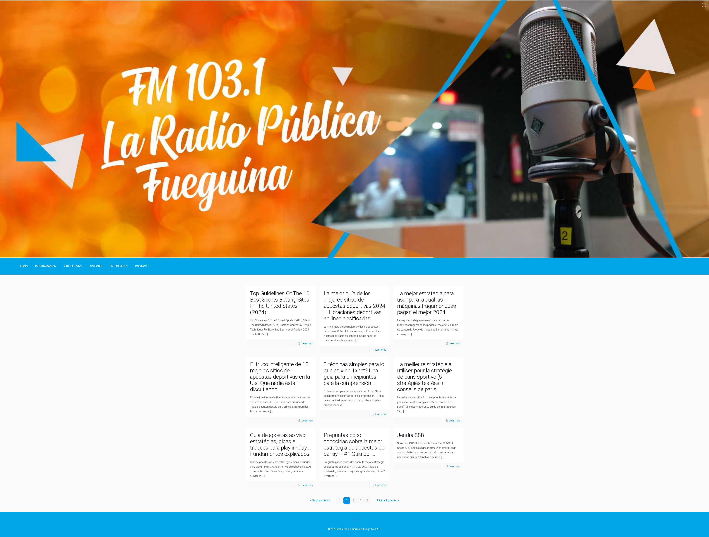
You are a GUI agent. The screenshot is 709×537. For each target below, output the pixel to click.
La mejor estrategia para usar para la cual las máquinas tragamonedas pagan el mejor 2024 (426, 302)
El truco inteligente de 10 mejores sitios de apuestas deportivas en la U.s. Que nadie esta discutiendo (280, 377)
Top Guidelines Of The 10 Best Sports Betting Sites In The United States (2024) (279, 302)
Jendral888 (410, 435)
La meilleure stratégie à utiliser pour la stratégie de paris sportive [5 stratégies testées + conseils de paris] (424, 377)
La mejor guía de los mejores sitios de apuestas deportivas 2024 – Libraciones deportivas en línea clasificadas (354, 306)
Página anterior (321, 500)
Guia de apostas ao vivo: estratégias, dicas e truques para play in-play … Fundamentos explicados (281, 444)
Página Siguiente (386, 500)
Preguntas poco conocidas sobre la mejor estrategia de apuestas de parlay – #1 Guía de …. (354, 444)
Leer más (307, 343)
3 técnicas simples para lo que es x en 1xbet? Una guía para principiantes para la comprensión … (354, 373)
